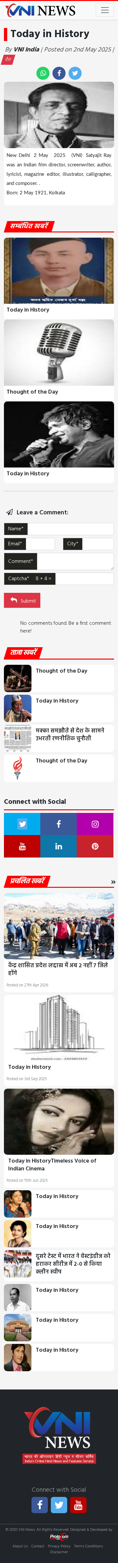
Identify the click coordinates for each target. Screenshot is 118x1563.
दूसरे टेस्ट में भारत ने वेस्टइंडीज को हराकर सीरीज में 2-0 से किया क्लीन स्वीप (73, 1264)
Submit (27, 601)
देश (8, 59)
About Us (20, 1546)
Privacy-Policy (59, 1546)
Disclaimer (59, 1552)
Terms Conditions (88, 1546)
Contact (37, 1546)
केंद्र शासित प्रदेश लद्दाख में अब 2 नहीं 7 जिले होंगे (58, 969)
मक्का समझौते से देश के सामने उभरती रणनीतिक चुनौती (70, 735)
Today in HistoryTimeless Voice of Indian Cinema (52, 1165)
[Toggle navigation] (105, 10)
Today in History (28, 310)
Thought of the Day (32, 392)
